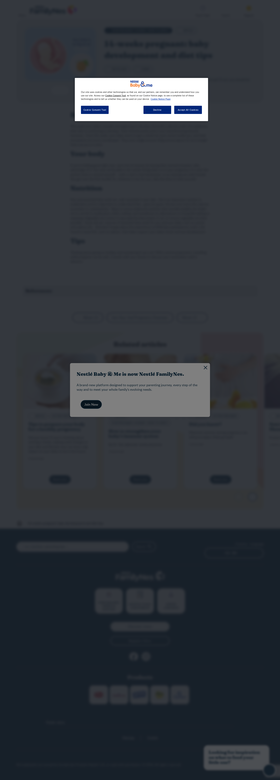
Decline (157, 109)
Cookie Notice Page (161, 98)
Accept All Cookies (188, 109)
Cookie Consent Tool (94, 109)
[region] (141, 99)
